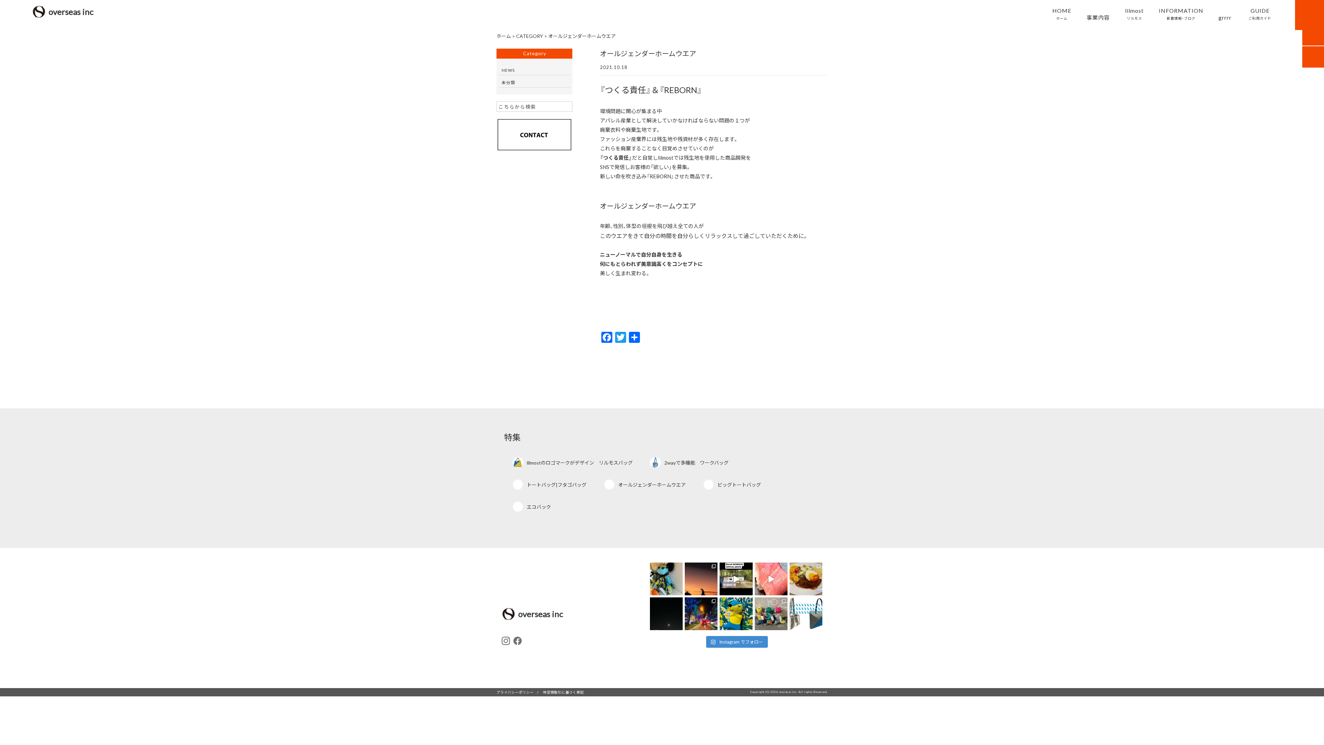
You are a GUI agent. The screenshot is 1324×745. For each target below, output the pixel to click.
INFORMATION (1181, 13)
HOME (1061, 13)
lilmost (1134, 13)
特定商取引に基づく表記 (563, 692)
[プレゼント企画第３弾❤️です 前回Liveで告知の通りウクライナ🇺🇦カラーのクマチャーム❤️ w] (736, 613)
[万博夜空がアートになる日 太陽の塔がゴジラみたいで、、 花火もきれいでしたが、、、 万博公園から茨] (701, 579)
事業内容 (1098, 17)
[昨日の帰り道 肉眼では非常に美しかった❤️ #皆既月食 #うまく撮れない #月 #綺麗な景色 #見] (666, 613)
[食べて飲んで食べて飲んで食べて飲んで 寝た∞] (771, 579)
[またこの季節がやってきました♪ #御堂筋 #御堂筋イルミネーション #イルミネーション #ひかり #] (701, 613)
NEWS (508, 70)
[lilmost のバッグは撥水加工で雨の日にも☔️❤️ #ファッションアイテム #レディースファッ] (806, 613)
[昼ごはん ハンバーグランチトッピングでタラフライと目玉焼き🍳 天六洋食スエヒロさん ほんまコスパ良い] (806, 579)
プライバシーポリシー (515, 692)
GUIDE (1259, 13)
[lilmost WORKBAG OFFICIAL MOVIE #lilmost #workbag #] (736, 579)
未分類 (508, 82)
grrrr (1225, 17)
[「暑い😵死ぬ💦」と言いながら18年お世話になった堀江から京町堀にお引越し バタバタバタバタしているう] (666, 579)
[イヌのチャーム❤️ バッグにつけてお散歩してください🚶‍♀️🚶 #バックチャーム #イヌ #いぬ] (771, 613)
